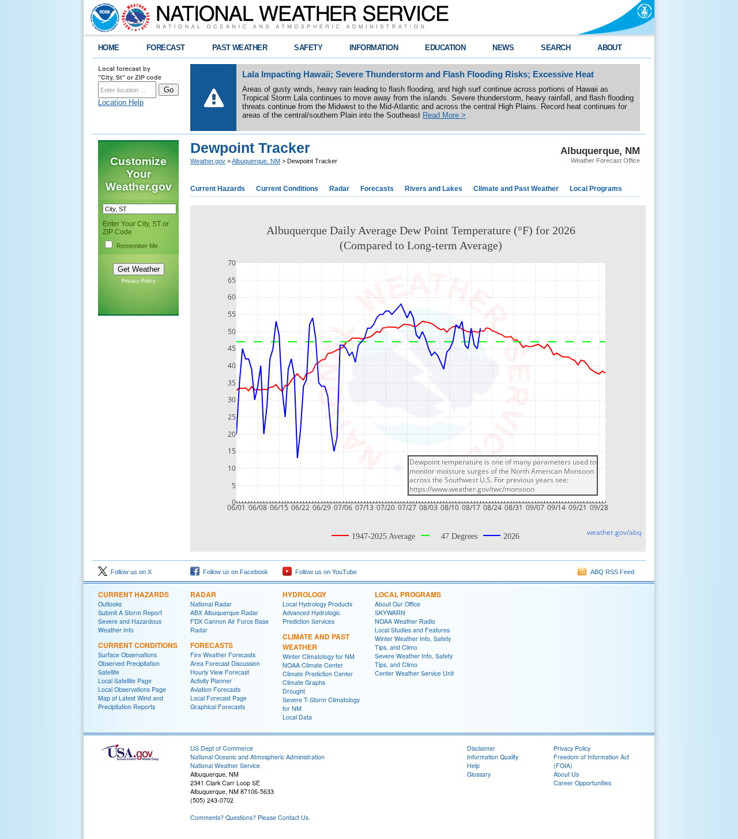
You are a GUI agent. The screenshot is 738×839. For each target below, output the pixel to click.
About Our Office (397, 604)
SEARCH (555, 47)
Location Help (121, 102)
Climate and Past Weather (516, 189)
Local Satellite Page (125, 680)
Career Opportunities (582, 782)
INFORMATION (373, 47)
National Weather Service (225, 765)
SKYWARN (390, 612)
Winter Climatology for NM (319, 656)
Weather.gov (207, 161)
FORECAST (165, 47)
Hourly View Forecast (219, 672)
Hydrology (304, 594)
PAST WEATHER (240, 47)
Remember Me (137, 245)
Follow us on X (129, 571)
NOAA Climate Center (313, 665)
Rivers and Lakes (433, 189)
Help (473, 765)
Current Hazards (217, 189)
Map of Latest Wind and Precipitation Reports (130, 702)
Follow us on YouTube (324, 571)
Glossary (479, 774)
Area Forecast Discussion (225, 663)
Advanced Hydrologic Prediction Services (311, 616)
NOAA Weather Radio (405, 621)
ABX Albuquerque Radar (224, 612)
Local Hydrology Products (317, 604)
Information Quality (492, 756)
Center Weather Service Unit (414, 673)
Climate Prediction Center (318, 673)
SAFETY (308, 47)
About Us (566, 774)
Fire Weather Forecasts (222, 654)
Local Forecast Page (218, 698)
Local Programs (596, 189)
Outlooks (110, 604)
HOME (108, 47)
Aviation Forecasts (215, 689)
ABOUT (609, 47)
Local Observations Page (132, 689)
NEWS (503, 47)
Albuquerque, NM (256, 161)
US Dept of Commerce (221, 748)
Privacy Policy (139, 281)
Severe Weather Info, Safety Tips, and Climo (414, 660)
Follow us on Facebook (233, 571)
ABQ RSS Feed (610, 571)
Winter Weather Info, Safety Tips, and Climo (413, 642)
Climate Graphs (304, 682)
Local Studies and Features (412, 629)
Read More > (444, 115)
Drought (294, 691)
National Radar (211, 604)
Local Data (297, 717)
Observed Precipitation (129, 663)
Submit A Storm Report (130, 612)
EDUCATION (445, 47)
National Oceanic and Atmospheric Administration (257, 756)
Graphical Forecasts (217, 706)
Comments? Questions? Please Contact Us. (250, 817)
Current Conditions (287, 189)
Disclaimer (481, 748)
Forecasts (377, 189)
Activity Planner (211, 680)
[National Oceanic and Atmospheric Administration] (102, 17)
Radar (339, 189)
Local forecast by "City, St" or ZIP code (129, 72)
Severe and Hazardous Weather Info (129, 625)
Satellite (108, 672)
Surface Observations (127, 654)
